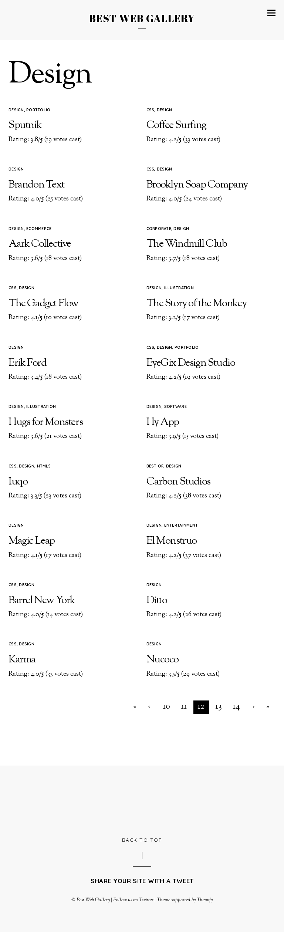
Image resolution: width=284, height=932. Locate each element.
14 (236, 706)
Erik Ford (27, 363)
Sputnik (25, 125)
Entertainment (181, 525)
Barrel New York (42, 600)
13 (218, 706)
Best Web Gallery (93, 900)
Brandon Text (36, 185)
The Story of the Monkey (196, 303)
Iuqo (18, 482)
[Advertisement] (143, 800)
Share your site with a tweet (142, 881)
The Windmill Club (186, 244)
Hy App (162, 422)
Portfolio (38, 109)
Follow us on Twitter (133, 900)
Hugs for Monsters (45, 422)
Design (16, 109)
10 (166, 706)
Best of (155, 466)
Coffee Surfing (176, 125)
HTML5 (44, 466)
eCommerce (38, 228)
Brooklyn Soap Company (197, 185)
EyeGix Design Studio (190, 363)
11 (184, 706)
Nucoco (162, 659)
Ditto (156, 600)
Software (175, 406)
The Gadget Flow (43, 303)
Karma (22, 659)
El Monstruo (171, 541)
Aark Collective (40, 244)
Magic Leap (32, 541)
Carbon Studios (178, 482)
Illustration (179, 287)
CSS (150, 109)
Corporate (158, 228)
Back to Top (142, 840)
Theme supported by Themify (185, 900)
